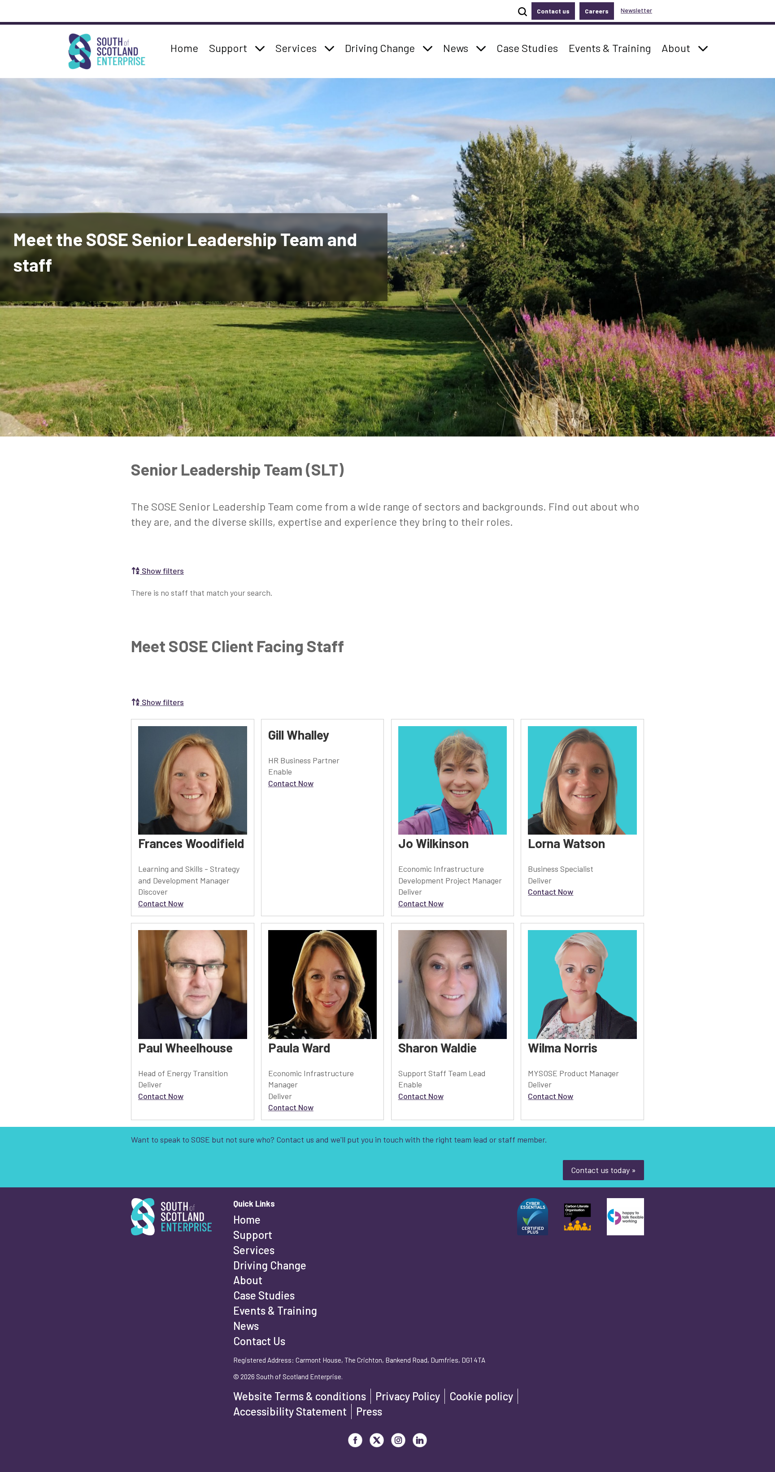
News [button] (458, 47)
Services (253, 1249)
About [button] (678, 47)
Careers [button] (597, 11)
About (247, 1279)
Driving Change (269, 1265)
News (246, 1325)
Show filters (162, 571)
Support (252, 1234)
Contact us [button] (553, 11)
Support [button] (231, 47)
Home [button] (187, 47)
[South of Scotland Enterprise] (171, 1219)
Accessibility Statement (290, 1411)
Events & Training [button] (609, 47)
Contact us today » (603, 1170)
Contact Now (160, 903)
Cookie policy (481, 1396)
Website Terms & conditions (299, 1396)
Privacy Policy (407, 1396)
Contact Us (259, 1340)
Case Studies (264, 1295)
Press (369, 1411)
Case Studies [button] (527, 47)
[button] (260, 48)
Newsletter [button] (636, 10)
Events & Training (275, 1310)
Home (247, 1219)
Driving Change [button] (379, 47)
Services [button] (298, 47)
